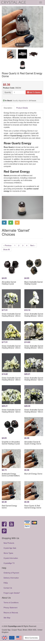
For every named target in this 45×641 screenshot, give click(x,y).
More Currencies (31, 638)
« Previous (7, 245)
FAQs (6, 583)
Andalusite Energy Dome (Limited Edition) (11, 474)
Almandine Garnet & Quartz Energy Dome (32, 442)
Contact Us (8, 588)
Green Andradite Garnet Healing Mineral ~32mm (33, 378)
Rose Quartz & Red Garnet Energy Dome (32, 506)
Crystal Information (11, 558)
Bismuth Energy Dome (33, 473)
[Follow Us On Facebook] (4, 524)
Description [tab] (8, 108)
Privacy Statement (10, 607)
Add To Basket (34, 92)
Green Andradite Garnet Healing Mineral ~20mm (11, 314)
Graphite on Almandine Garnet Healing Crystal (11, 442)
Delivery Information (11, 578)
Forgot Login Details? (12, 593)
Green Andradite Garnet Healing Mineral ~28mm (11, 378)
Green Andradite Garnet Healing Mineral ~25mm (33, 347)
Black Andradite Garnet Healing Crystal (33, 283)
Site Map (7, 617)
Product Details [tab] (22, 108)
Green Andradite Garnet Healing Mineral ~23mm (11, 347)
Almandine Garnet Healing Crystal (9, 283)
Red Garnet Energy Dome (9, 506)
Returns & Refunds (11, 612)
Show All (6, 249)
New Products (9, 543)
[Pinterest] (4, 531)
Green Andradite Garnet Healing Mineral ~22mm (33, 314)
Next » (32, 245)
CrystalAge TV (9, 563)
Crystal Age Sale (10, 548)
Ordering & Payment (11, 572)
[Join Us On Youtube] (11, 524)
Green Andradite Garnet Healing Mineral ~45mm (33, 410)
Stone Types (8, 553)
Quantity (8, 92)
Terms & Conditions (11, 602)
